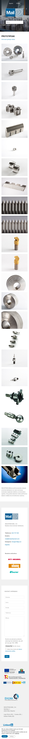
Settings (12, 736)
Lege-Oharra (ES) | (9, 714)
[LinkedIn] (8, 725)
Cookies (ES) (18, 714)
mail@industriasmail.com (12, 539)
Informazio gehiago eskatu (8, 39)
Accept (4, 736)
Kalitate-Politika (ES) (9, 716)
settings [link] (17, 733)
